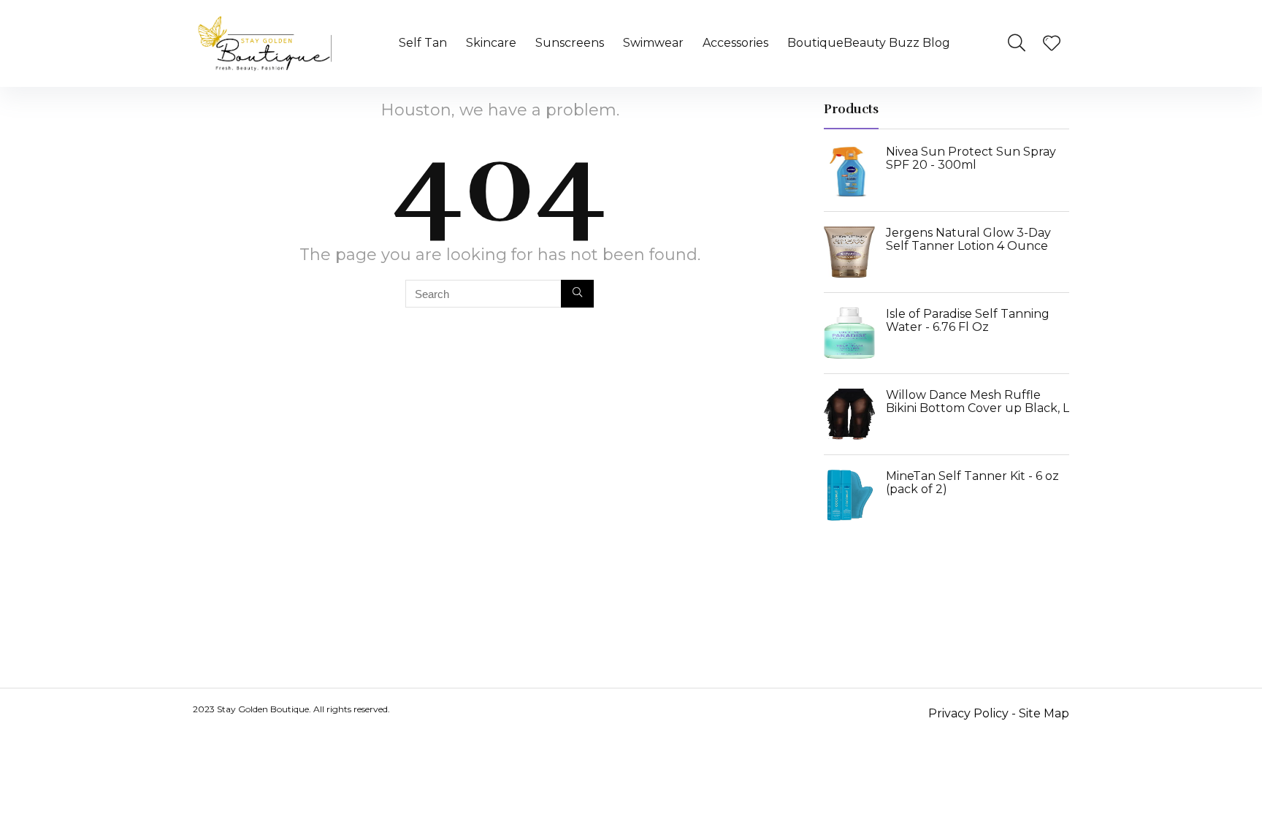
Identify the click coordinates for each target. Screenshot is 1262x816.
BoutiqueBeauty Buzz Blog (868, 43)
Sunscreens (569, 43)
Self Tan (423, 43)
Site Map (1044, 713)
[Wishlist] (1051, 44)
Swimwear (653, 43)
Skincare (491, 43)
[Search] (577, 294)
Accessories (735, 43)
